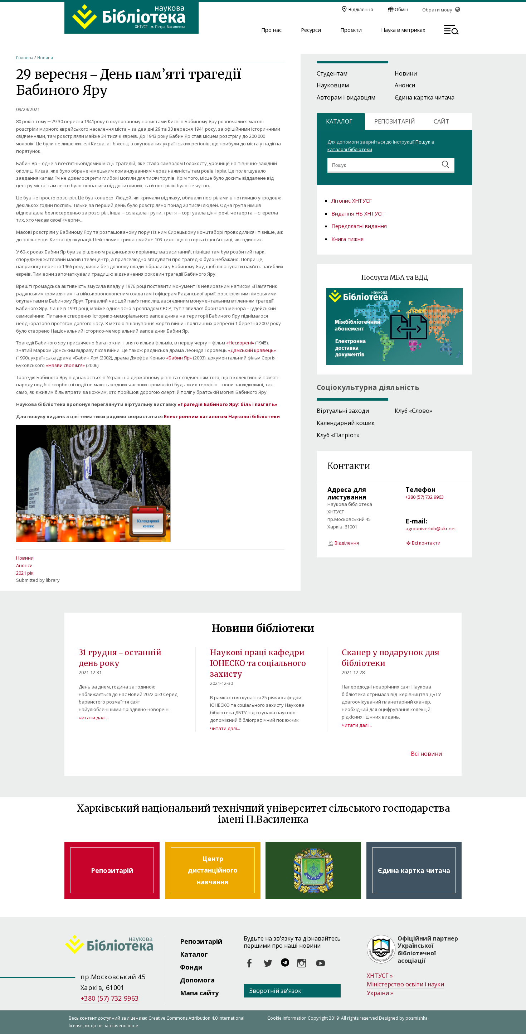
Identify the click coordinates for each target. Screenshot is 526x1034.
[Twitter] (268, 963)
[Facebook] (250, 963)
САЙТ (441, 121)
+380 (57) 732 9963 (424, 497)
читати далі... (94, 717)
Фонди (191, 967)
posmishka (416, 1018)
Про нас (271, 30)
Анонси (24, 565)
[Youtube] (321, 963)
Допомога (197, 980)
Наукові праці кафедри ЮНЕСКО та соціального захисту (258, 663)
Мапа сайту (199, 993)
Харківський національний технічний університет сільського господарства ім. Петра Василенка (313, 870)
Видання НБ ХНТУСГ (357, 213)
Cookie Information (287, 1018)
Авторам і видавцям (346, 97)
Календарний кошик (346, 423)
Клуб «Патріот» (338, 435)
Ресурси (311, 30)
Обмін (401, 9)
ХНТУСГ (380, 976)
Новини (45, 57)
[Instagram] (302, 963)
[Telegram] (285, 963)
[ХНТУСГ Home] (114, 945)
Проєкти (351, 30)
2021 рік (25, 573)
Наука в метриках (403, 30)
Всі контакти (426, 543)
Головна (24, 57)
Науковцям (333, 85)
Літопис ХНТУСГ (351, 200)
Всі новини (426, 754)
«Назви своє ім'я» (65, 365)
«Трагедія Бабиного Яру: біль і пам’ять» (227, 404)
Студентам (332, 73)
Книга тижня (347, 238)
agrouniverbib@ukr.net (430, 528)
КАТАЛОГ (339, 121)
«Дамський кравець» (252, 350)
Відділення (361, 9)
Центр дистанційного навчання (212, 870)
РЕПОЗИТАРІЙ (394, 121)
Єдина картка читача (424, 97)
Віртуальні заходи (343, 411)
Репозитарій (112, 870)
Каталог (194, 954)
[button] (451, 30)
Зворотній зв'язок (275, 991)
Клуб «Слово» (413, 411)
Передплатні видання (359, 225)
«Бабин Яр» (179, 357)
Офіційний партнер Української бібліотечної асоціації (428, 950)
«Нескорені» (240, 342)
